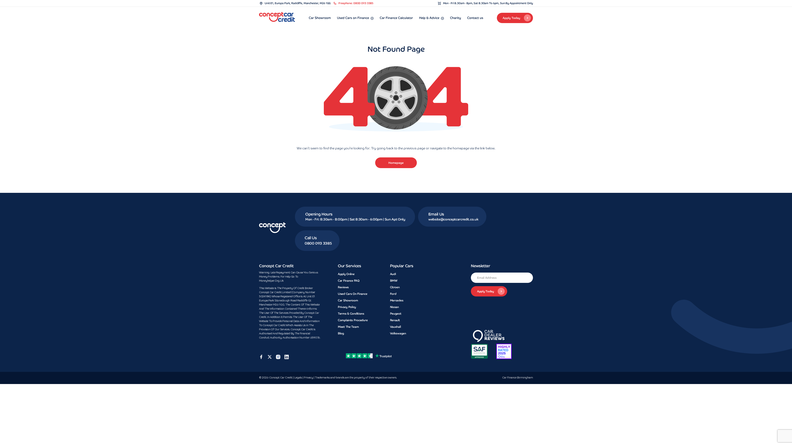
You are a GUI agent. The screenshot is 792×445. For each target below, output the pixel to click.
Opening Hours (318, 214)
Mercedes (396, 300)
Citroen (395, 287)
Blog (341, 333)
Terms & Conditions (351, 313)
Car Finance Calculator (396, 18)
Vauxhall (395, 327)
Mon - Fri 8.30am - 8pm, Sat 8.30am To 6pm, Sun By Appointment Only (488, 3)
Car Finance (517, 377)
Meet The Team (348, 327)
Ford (393, 294)
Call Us (311, 237)
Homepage (396, 163)
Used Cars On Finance (352, 294)
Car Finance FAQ (348, 280)
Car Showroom (320, 18)
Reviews (343, 287)
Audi (393, 274)
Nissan (394, 307)
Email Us (436, 214)
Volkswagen (398, 333)
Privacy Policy (347, 307)
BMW (393, 280)
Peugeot (395, 313)
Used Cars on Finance (353, 18)
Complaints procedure (353, 320)
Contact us (475, 18)
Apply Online (346, 274)
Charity (455, 18)
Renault (395, 320)
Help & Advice (429, 18)
